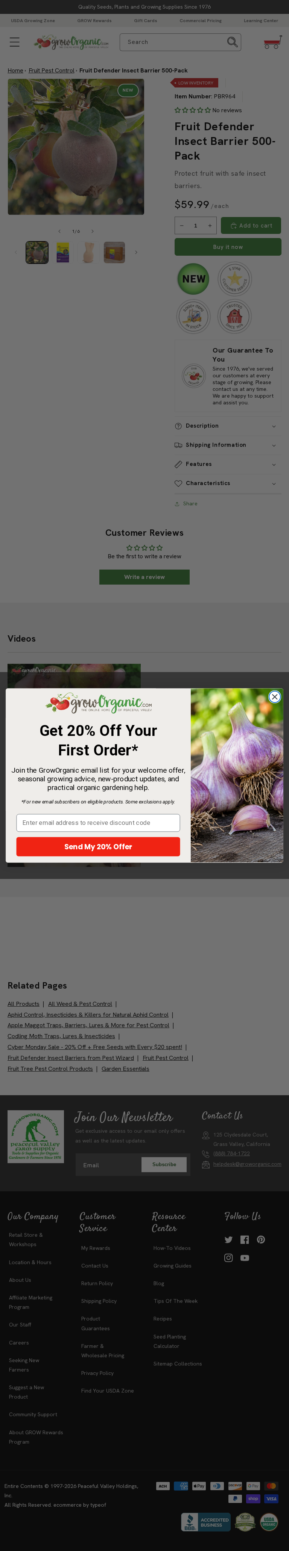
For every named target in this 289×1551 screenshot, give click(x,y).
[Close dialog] (274, 696)
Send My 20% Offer (98, 847)
